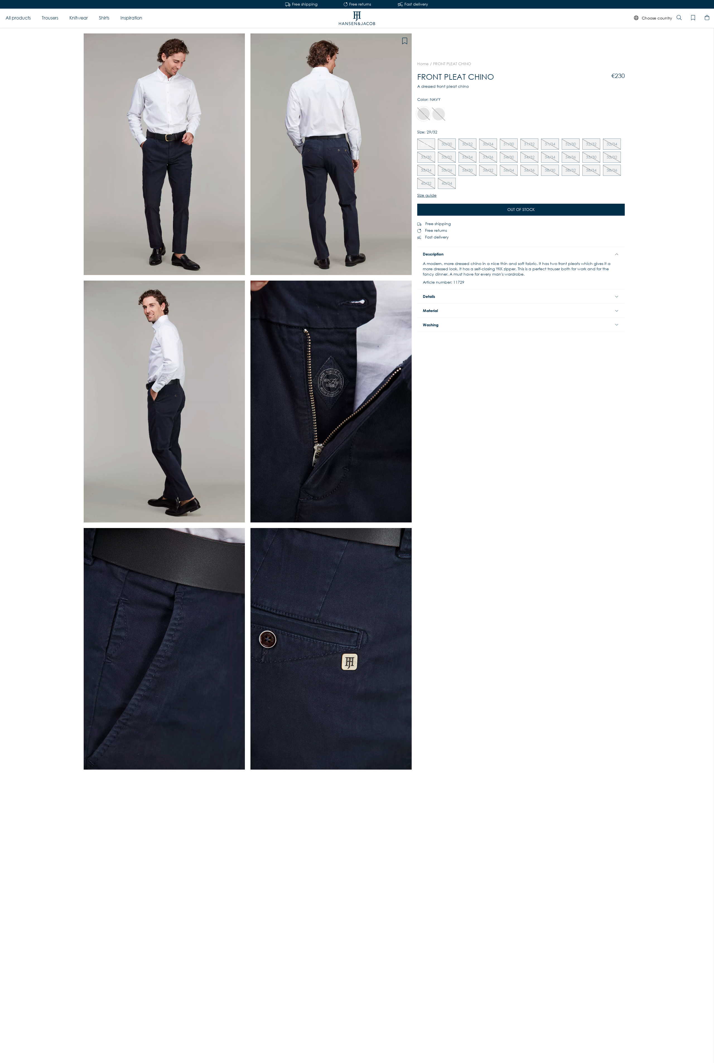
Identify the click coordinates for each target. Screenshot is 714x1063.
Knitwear (78, 18)
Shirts (104, 18)
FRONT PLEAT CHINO (452, 64)
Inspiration (131, 18)
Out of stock (521, 209)
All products (18, 18)
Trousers (50, 18)
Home (423, 64)
